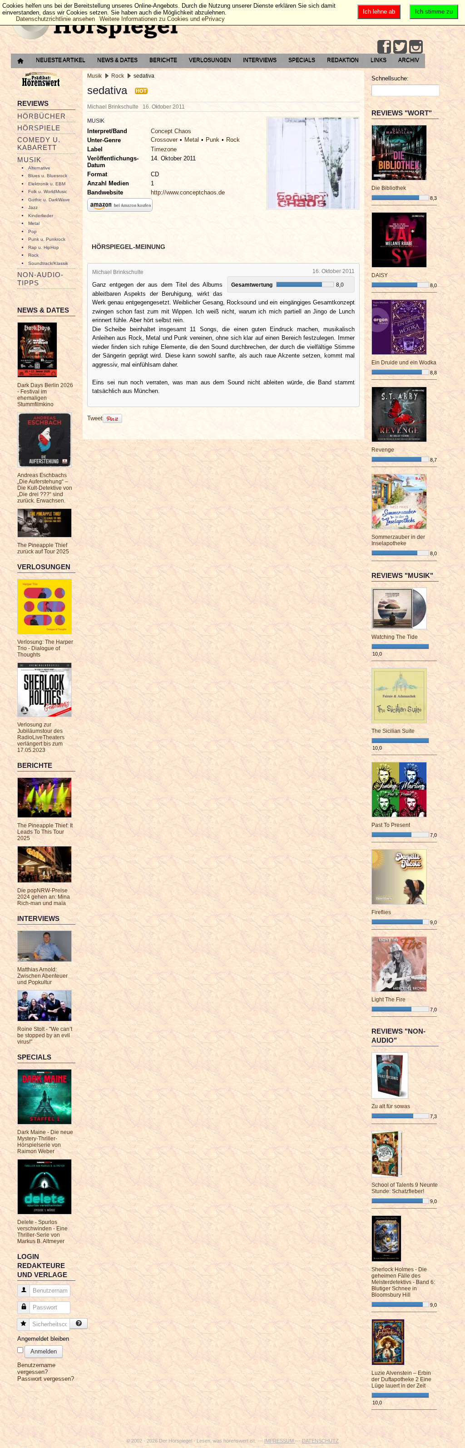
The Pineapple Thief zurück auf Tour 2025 (43, 548)
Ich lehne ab (379, 11)
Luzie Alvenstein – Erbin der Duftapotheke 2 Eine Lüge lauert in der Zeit (401, 1379)
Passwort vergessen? (45, 1378)
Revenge (382, 450)
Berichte (163, 60)
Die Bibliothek (388, 188)
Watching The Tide (394, 637)
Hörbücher (41, 116)
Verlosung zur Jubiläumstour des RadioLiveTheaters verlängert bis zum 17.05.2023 (40, 737)
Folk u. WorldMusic (47, 191)
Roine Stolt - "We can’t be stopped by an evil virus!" (44, 1035)
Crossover (164, 139)
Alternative (39, 167)
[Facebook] (384, 47)
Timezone (164, 149)
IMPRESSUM (279, 1440)
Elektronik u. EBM (46, 183)
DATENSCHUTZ (320, 1440)
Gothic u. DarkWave (49, 199)
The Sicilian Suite (393, 731)
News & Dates (117, 60)
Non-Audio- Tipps (40, 278)
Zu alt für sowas (390, 1106)
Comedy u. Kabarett (38, 143)
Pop (32, 231)
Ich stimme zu (434, 11)
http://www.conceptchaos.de (188, 192)
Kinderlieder (40, 215)
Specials (301, 60)
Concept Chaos (171, 131)
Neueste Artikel (60, 60)
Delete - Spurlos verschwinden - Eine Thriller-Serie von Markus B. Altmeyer (42, 1231)
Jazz (33, 207)
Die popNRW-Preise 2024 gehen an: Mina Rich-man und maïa (43, 896)
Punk (212, 139)
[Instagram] (416, 47)
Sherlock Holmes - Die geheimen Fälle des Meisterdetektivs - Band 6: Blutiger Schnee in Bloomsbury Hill (403, 1282)
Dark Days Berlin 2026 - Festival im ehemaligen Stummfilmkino (45, 395)
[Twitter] (400, 47)
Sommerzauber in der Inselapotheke (398, 540)
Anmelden (43, 1351)
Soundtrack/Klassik (48, 263)
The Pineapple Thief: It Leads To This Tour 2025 (45, 831)
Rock (33, 255)
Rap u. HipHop (43, 247)
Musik (29, 160)
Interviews (260, 60)
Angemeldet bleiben (43, 1338)
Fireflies (381, 912)
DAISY (379, 275)
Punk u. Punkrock (46, 239)
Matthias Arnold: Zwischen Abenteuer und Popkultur (42, 975)
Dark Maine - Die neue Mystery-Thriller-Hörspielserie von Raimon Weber (45, 1141)
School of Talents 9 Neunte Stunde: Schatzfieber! (404, 1188)
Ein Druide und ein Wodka (403, 362)
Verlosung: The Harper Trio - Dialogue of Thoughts (45, 648)
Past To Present (390, 825)
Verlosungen (210, 60)
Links (378, 60)
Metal (34, 223)
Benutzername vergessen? (36, 1368)
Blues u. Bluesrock (47, 175)
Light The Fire (388, 999)
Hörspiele (38, 128)
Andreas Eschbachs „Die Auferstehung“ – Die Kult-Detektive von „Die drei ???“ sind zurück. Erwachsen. (44, 488)
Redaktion (343, 60)
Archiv (408, 60)
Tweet (95, 418)
